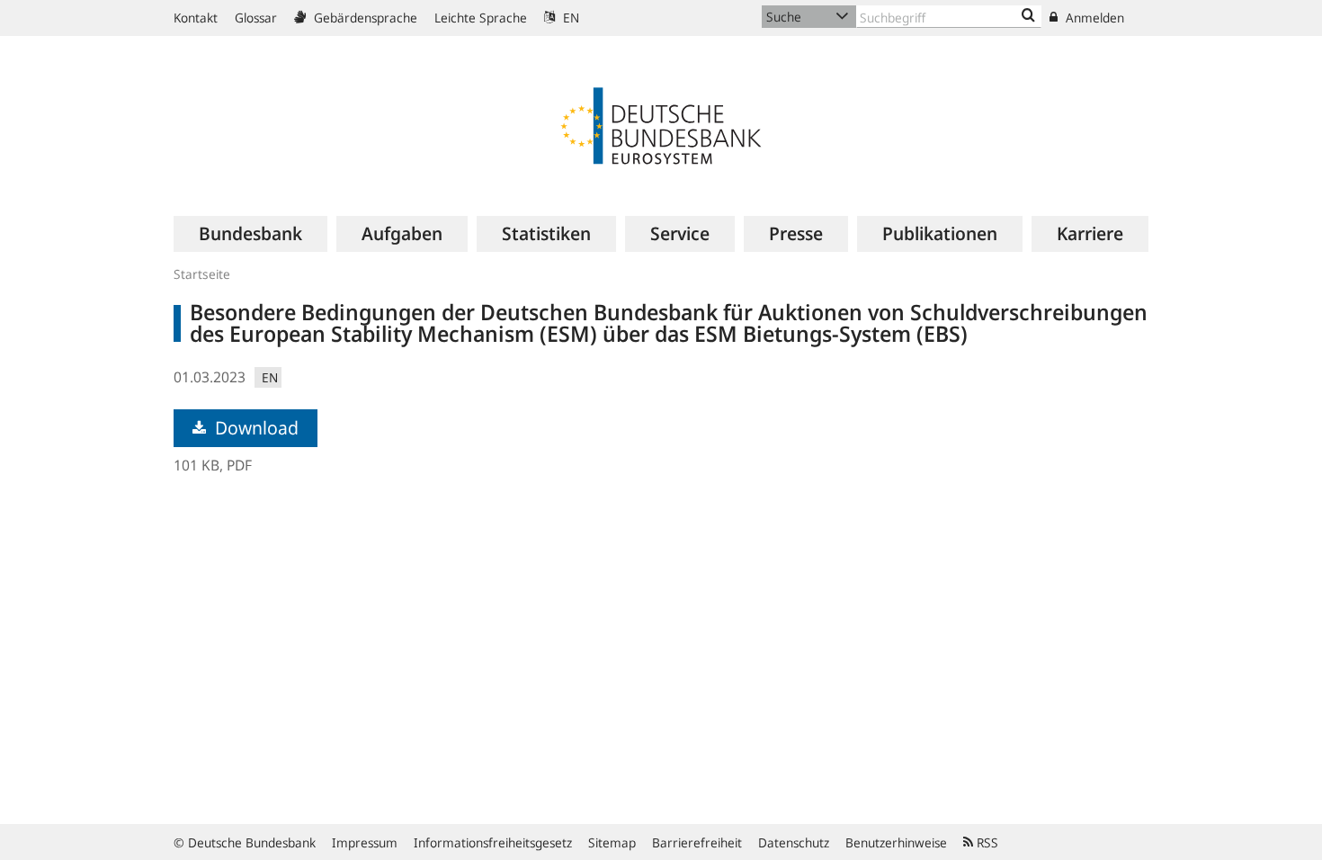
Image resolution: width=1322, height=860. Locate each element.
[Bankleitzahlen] (1028, 16)
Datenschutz (793, 842)
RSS (985, 842)
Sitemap (612, 842)
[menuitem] (250, 234)
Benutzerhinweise (896, 842)
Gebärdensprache (363, 17)
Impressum (364, 842)
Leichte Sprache (480, 17)
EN (569, 17)
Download (254, 428)
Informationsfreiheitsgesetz (493, 842)
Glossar (256, 17)
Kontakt (196, 17)
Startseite (202, 273)
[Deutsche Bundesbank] (661, 124)
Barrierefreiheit (697, 842)
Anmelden (1093, 17)
